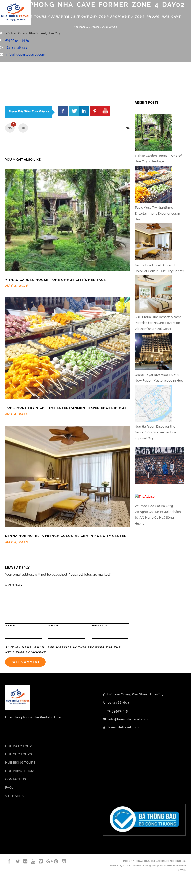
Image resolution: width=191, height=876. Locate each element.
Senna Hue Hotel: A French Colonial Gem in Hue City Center (66, 536)
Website (99, 625)
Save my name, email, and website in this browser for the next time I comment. (63, 650)
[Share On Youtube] (105, 111)
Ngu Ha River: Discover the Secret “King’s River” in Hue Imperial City (155, 432)
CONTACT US (15, 779)
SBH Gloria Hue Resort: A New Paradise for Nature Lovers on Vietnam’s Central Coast (158, 323)
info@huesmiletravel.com (25, 54)
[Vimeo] (38, 861)
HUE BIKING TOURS (20, 762)
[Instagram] (61, 861)
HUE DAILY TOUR (18, 746)
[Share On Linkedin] (84, 111)
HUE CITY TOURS (18, 754)
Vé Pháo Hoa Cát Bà (150, 506)
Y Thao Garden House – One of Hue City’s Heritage (55, 280)
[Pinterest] (53, 861)
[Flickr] (23, 861)
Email (55, 625)
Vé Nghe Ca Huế (147, 512)
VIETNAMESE (15, 796)
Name (11, 625)
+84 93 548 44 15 (17, 40)
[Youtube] (1, 77)
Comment (15, 585)
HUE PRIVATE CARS (20, 771)
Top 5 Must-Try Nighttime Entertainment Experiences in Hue (66, 408)
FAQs (9, 787)
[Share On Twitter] (74, 111)
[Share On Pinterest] (95, 111)
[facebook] (63, 111)
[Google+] (46, 861)
